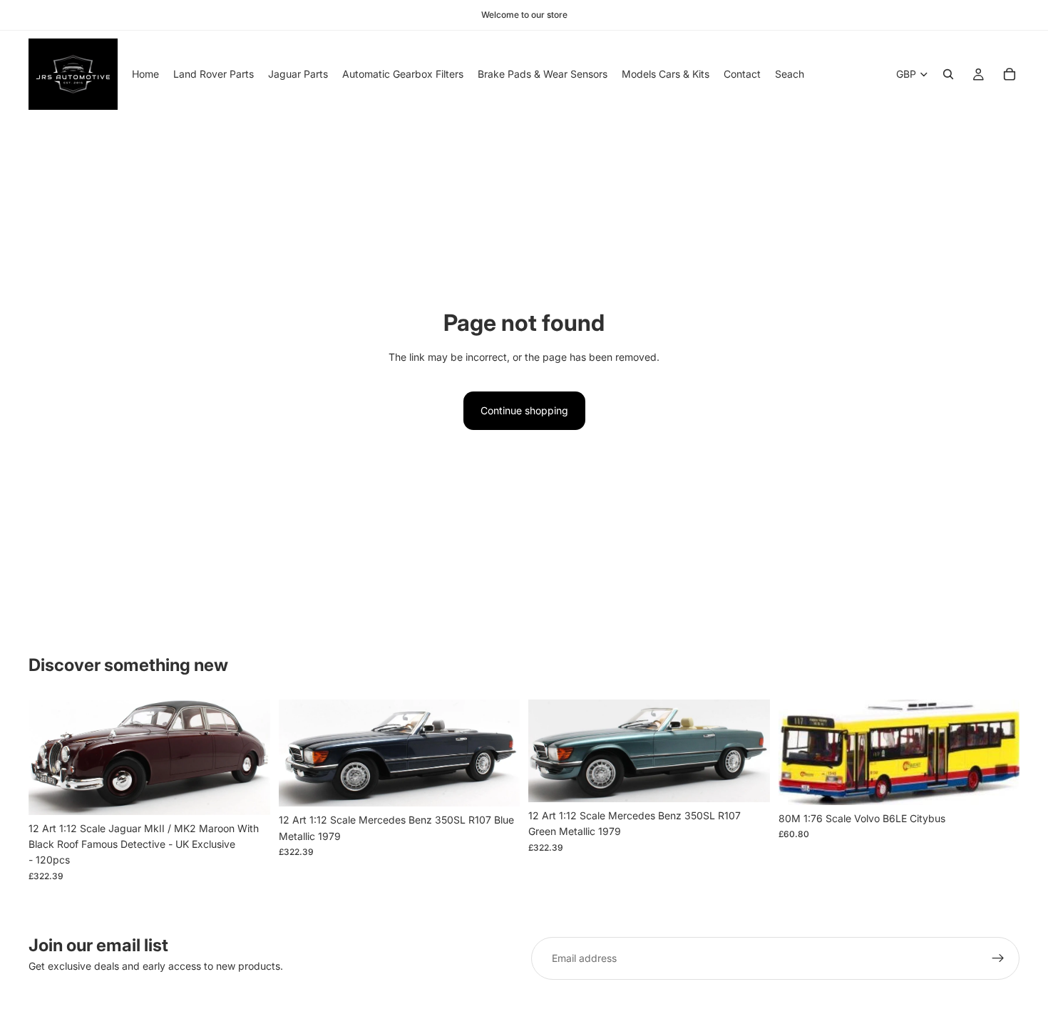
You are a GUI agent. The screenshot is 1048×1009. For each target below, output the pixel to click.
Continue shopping (524, 410)
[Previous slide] (50, 757)
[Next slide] (248, 757)
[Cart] (1009, 74)
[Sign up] (998, 958)
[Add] (248, 793)
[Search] (948, 74)
